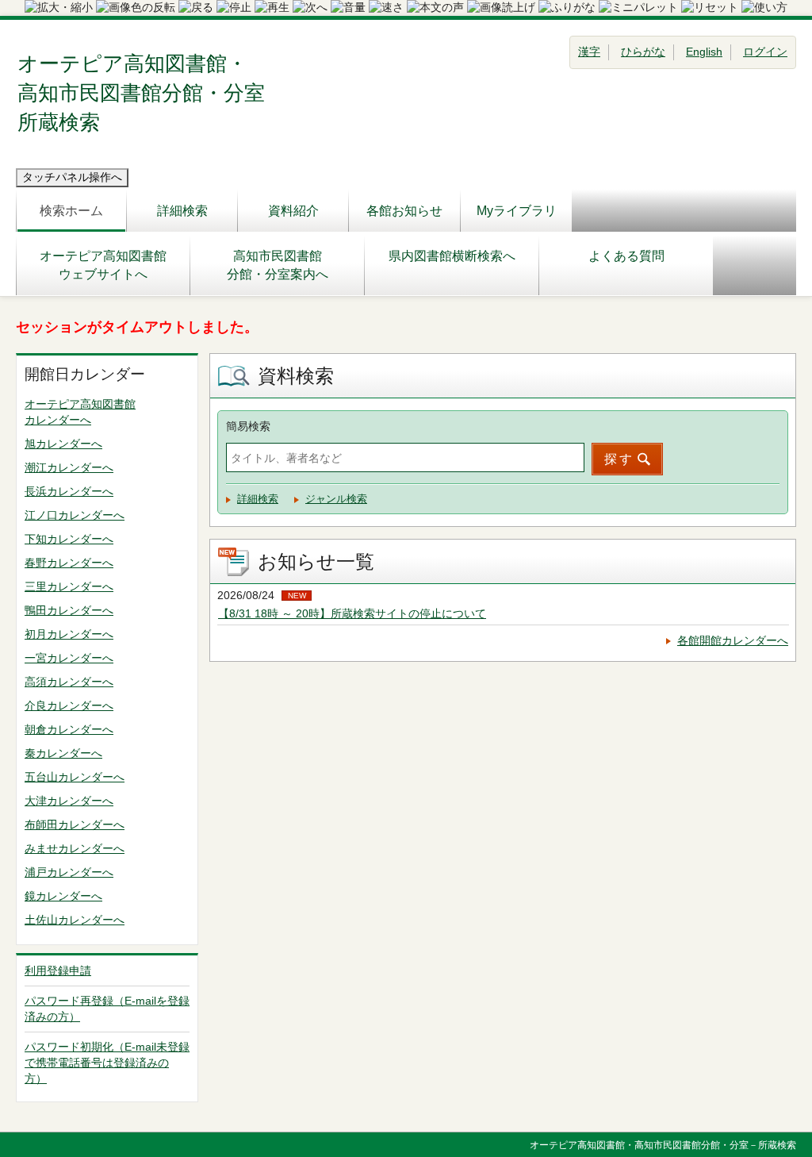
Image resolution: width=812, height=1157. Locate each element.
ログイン (765, 51)
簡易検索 (248, 426)
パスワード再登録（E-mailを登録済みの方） (107, 1008)
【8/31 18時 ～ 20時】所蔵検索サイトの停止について (352, 613)
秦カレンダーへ (63, 753)
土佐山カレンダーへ (74, 919)
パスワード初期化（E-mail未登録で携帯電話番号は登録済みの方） (107, 1062)
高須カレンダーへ (69, 681)
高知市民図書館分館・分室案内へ (277, 265)
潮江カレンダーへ (69, 467)
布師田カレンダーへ (74, 824)
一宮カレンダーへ (69, 658)
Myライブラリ (517, 210)
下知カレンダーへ (69, 538)
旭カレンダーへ (63, 443)
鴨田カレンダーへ (69, 610)
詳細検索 (182, 210)
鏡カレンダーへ (63, 896)
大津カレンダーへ (69, 800)
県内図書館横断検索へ (452, 256)
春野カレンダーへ (69, 562)
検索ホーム (71, 210)
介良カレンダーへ (69, 705)
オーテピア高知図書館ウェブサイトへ (103, 265)
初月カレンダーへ (69, 634)
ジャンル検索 (336, 499)
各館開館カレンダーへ (732, 640)
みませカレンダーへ (74, 848)
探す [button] (619, 459)
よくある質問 (626, 256)
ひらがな (643, 51)
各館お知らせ (404, 210)
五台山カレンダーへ (74, 777)
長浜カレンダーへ (69, 491)
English (704, 51)
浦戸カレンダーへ (69, 872)
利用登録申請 (58, 970)
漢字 (589, 51)
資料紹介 (293, 210)
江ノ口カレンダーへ (74, 515)
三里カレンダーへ (69, 586)
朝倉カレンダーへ (69, 729)
